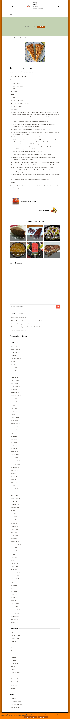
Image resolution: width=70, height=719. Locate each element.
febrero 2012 (15, 529)
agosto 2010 (14, 585)
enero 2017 (14, 346)
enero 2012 (14, 532)
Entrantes (14, 648)
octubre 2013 (15, 467)
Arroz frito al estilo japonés (18, 318)
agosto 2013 (14, 473)
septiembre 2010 (16, 582)
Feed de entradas (16, 701)
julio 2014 (14, 439)
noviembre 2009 (15, 613)
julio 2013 (14, 476)
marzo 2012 (14, 526)
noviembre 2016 (15, 352)
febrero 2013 (15, 492)
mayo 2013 (14, 483)
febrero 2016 (15, 380)
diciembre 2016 (15, 349)
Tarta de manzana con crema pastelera (17, 255)
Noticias (13, 660)
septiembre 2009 (16, 619)
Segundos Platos (16, 682)
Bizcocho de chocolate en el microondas (17, 238)
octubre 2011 (15, 542)
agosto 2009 (14, 622)
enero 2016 (14, 383)
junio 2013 (14, 479)
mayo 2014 (14, 445)
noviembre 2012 (15, 501)
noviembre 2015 (15, 389)
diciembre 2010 (15, 573)
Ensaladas (14, 645)
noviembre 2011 (15, 538)
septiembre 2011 (16, 545)
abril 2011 (14, 560)
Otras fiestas (14, 663)
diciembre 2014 (15, 424)
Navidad (13, 657)
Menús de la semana (17, 654)
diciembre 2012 (15, 498)
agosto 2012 (14, 510)
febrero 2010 (15, 604)
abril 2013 (14, 486)
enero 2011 (14, 569)
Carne (12, 632)
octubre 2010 (15, 579)
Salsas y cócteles (16, 676)
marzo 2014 (14, 451)
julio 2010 (14, 588)
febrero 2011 (15, 566)
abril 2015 (14, 411)
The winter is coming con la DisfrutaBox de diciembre (26, 327)
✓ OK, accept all (30, 717)
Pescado (13, 666)
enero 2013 (14, 495)
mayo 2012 (14, 520)
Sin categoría (14, 685)
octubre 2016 (15, 355)
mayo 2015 (14, 408)
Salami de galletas (35, 238)
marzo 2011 (14, 563)
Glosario (13, 651)
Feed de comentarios (17, 704)
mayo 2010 (14, 594)
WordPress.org (15, 707)
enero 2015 (14, 420)
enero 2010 (14, 607)
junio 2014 (14, 442)
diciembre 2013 (15, 461)
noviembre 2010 (15, 576)
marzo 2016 (14, 377)
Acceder (13, 698)
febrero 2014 (15, 455)
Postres (11, 64)
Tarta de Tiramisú (52, 255)
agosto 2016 (14, 361)
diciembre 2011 (15, 535)
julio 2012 (14, 514)
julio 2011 (14, 551)
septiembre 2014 (16, 433)
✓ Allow (40, 26)
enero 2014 (14, 458)
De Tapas (13, 641)
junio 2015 (14, 405)
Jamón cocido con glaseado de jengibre (22, 324)
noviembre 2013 (15, 464)
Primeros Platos (15, 673)
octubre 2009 (15, 616)
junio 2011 (14, 554)
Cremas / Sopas (15, 635)
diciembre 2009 (15, 610)
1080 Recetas (36, 4)
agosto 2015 (14, 399)
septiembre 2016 (16, 358)
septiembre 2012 (16, 507)
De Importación (15, 638)
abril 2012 (14, 523)
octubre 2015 (15, 392)
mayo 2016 (14, 371)
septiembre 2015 (16, 396)
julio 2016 (14, 365)
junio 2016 (14, 368)
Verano (13, 688)
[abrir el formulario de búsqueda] (59, 6)
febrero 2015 (15, 417)
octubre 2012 (15, 504)
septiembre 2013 (16, 470)
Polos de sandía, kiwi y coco (35, 255)
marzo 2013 (14, 489)
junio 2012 (14, 517)
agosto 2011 (14, 548)
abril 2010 (14, 597)
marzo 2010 (14, 601)
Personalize (42, 717)
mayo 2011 (14, 557)
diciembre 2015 (15, 386)
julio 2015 (14, 402)
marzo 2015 (14, 414)
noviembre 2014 (15, 427)
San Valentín (14, 679)
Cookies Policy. (28, 715)
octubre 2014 (15, 430)
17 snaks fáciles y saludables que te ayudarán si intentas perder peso (30, 321)
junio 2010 (14, 591)
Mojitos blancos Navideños (18, 330)
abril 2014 (14, 448)
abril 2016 (14, 374)
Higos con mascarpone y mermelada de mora (52, 238)
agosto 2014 (14, 436)
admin (11, 72)
